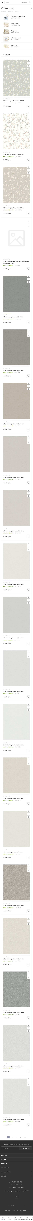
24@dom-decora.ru (18, 1187)
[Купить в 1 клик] (28, 66)
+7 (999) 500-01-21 (17, 1182)
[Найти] (29, 2)
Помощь (4, 1176)
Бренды (4, 1163)
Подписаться (25, 1148)
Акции (3, 1159)
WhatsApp (16, 1196)
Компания (5, 1167)
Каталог (4, 1155)
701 (24, 1137)
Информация (6, 1172)
